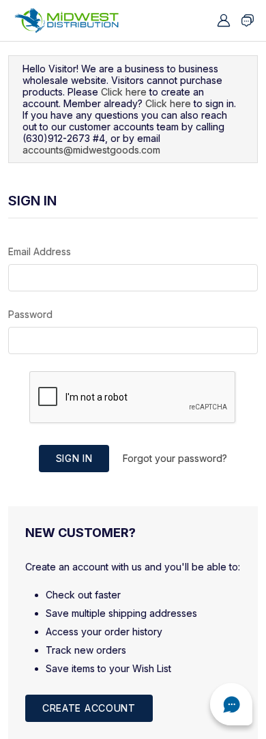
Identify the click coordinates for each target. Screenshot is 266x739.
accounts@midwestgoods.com (91, 150)
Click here (124, 92)
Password (30, 314)
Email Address (39, 251)
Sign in (74, 458)
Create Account (89, 708)
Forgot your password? (175, 458)
